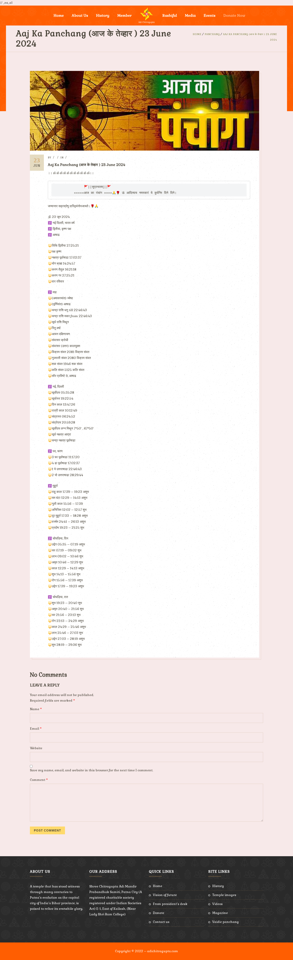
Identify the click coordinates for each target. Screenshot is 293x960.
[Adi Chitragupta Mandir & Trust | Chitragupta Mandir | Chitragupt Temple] (146, 15)
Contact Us (161, 922)
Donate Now (234, 15)
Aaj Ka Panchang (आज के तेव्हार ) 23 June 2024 (86, 164)
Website (36, 748)
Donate (158, 913)
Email (36, 729)
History (218, 886)
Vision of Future (165, 895)
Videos (217, 904)
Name (36, 709)
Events (209, 15)
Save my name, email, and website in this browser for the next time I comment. (91, 770)
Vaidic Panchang (225, 922)
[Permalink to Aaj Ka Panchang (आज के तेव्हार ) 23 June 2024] (144, 149)
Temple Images (224, 895)
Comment (39, 780)
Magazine (220, 913)
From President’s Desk (170, 904)
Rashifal (169, 15)
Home (59, 15)
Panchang (212, 34)
